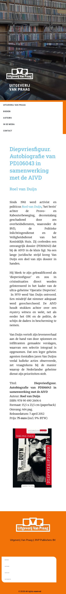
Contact (7, 130)
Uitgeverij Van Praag (19, 87)
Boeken (7, 111)
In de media (9, 124)
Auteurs (7, 118)
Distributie (8, 579)
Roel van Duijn (31, 206)
